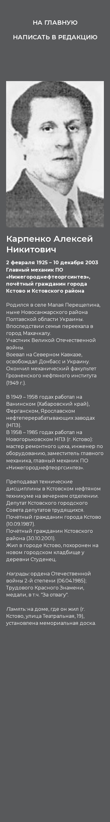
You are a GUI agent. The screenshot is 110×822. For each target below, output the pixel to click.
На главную (55, 22)
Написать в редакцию (55, 37)
